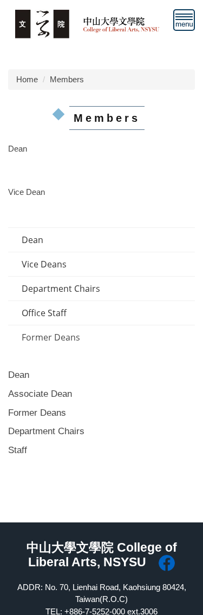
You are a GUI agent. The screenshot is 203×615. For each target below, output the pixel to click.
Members (67, 79)
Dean (32, 240)
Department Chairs (61, 289)
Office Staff (44, 313)
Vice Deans (44, 264)
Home (27, 79)
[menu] (184, 20)
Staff (17, 450)
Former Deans (51, 337)
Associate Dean (40, 393)
